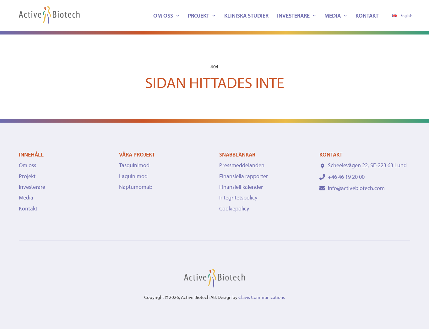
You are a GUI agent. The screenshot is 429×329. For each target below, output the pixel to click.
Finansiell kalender (241, 186)
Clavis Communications (261, 297)
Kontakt (367, 15)
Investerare (293, 15)
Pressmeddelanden (241, 165)
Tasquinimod (134, 165)
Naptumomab (135, 186)
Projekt (198, 15)
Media (332, 15)
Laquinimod (133, 176)
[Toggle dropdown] (177, 15)
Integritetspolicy (238, 197)
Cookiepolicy (234, 208)
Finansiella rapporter (243, 176)
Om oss (163, 15)
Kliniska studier (246, 15)
